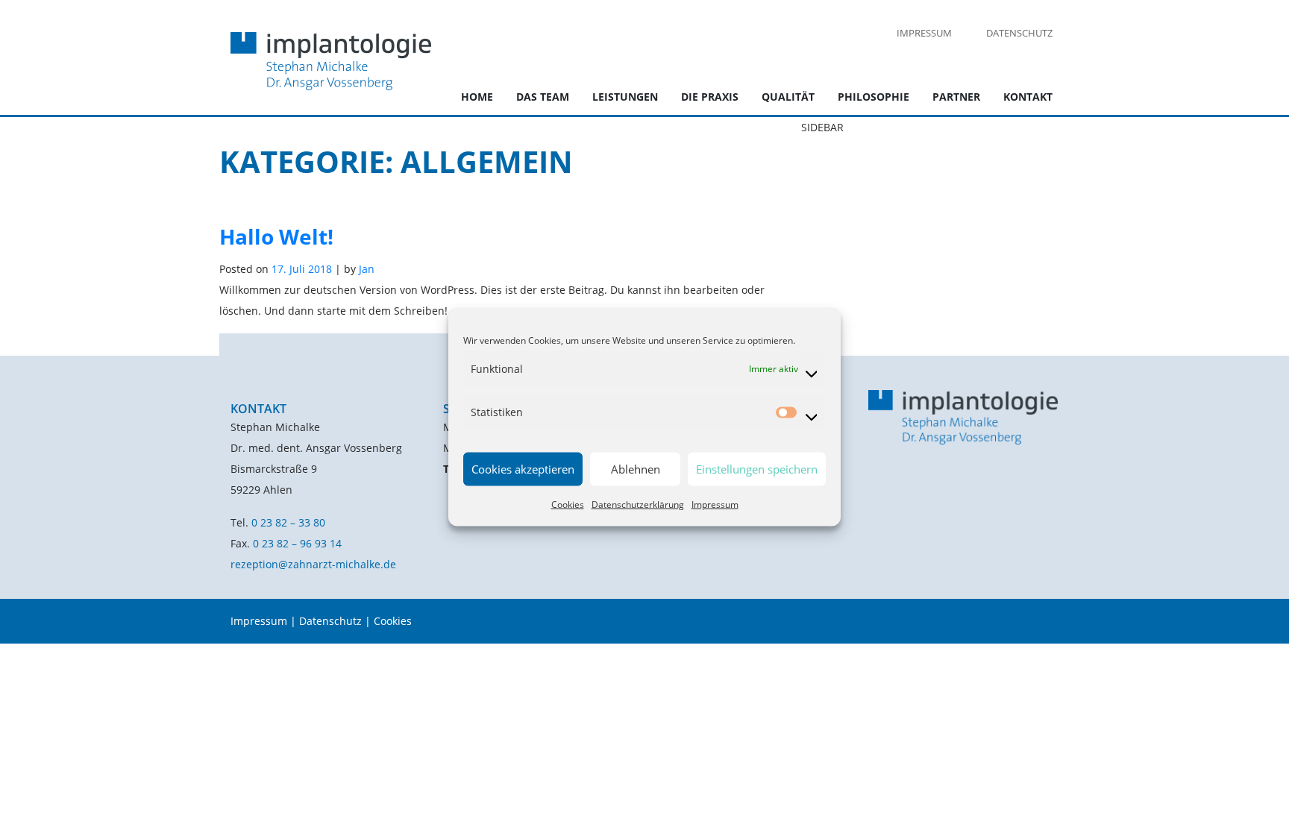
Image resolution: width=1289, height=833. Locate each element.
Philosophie (873, 96)
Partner (956, 96)
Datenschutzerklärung (638, 503)
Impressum (714, 503)
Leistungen (625, 96)
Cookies (567, 503)
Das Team (542, 96)
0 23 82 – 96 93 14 (297, 543)
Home (477, 96)
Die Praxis (709, 96)
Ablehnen (635, 469)
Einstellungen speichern (757, 469)
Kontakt (1028, 96)
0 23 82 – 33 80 (288, 522)
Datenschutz (1019, 33)
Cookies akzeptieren (522, 469)
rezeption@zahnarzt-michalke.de (313, 564)
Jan (366, 269)
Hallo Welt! (276, 236)
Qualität (788, 96)
